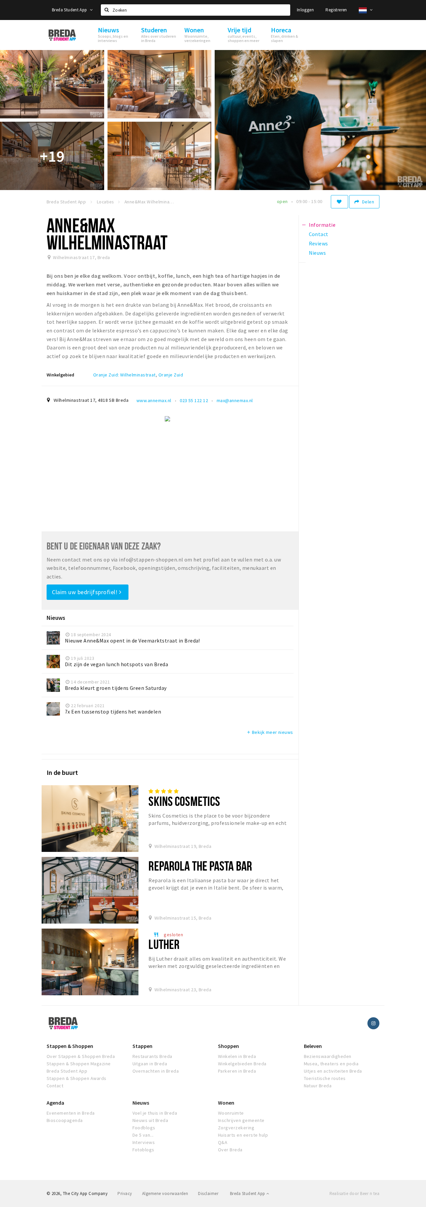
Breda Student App (70, 10)
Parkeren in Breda (237, 1071)
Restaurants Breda (152, 1056)
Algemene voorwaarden (165, 1193)
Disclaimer (208, 1193)
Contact (55, 1086)
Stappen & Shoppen (70, 1046)
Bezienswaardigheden (327, 1056)
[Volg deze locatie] (339, 201)
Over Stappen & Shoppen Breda (81, 1056)
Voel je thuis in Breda (154, 1113)
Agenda (55, 1102)
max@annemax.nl (235, 400)
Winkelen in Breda (237, 1056)
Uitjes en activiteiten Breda (333, 1071)
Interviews (143, 1142)
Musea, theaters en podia (331, 1064)
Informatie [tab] (322, 224)
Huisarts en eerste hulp (243, 1135)
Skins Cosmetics (184, 801)
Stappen (142, 1046)
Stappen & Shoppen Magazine (78, 1064)
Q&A (222, 1142)
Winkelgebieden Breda (242, 1064)
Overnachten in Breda (155, 1071)
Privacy (124, 1193)
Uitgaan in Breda (149, 1064)
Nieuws (140, 1102)
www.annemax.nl (153, 400)
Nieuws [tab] (317, 252)
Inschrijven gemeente (241, 1120)
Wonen (226, 1102)
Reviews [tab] (318, 243)
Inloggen (305, 10)
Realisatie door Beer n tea (354, 1193)
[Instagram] (373, 1023)
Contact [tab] (318, 234)
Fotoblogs (143, 1150)
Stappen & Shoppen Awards (76, 1078)
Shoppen (228, 1046)
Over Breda (230, 1150)
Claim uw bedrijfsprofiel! (85, 592)
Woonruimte (231, 1113)
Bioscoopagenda (65, 1120)
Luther (163, 944)
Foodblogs (143, 1128)
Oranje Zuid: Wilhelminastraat (124, 375)
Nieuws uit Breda (150, 1120)
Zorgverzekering (236, 1128)
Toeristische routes (325, 1078)
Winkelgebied (60, 375)
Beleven (313, 1046)
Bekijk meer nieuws (269, 732)
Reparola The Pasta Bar (200, 866)
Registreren (336, 10)
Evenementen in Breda (71, 1113)
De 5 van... (143, 1135)
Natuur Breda (318, 1086)
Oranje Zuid (170, 375)
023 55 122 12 (194, 400)
